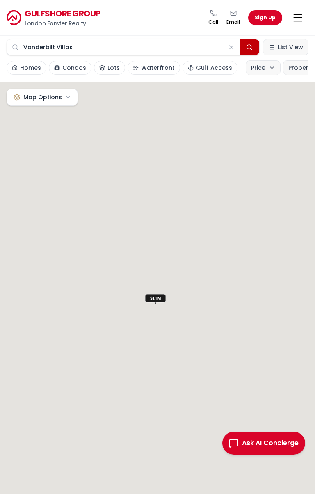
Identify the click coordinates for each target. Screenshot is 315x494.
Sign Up (265, 17)
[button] (157, 300)
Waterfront (158, 68)
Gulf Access (214, 68)
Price (258, 68)
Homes (30, 68)
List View (290, 47)
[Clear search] (231, 47)
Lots (113, 68)
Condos (74, 68)
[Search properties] (249, 47)
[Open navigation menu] (297, 17)
